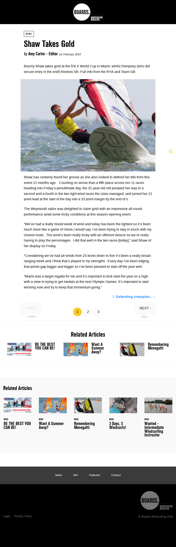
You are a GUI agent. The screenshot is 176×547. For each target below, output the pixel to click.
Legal (6, 516)
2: (133, 297)
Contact (116, 475)
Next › (145, 308)
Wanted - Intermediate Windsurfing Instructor (158, 420)
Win (75, 475)
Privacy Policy (23, 516)
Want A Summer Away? (88, 349)
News (29, 33)
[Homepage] (157, 499)
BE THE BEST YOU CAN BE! (31, 349)
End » (145, 317)
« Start (31, 317)
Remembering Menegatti (144, 349)
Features (94, 475)
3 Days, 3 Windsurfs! (123, 416)
